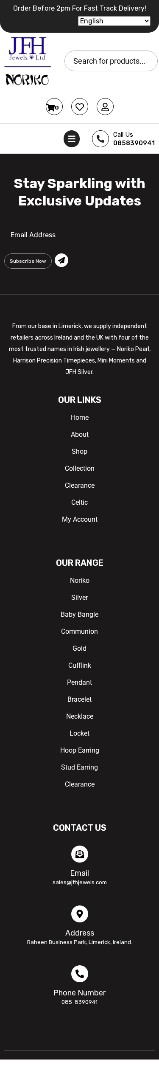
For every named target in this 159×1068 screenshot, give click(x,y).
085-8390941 (79, 1002)
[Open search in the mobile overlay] (111, 61)
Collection (80, 468)
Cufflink (79, 665)
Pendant (79, 682)
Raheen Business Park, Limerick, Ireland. (79, 942)
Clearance (80, 485)
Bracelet (79, 699)
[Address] (79, 914)
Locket (79, 733)
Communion (79, 631)
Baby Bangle (79, 614)
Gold (79, 648)
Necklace (79, 716)
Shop (79, 451)
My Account (80, 519)
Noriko (79, 580)
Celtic (79, 502)
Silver (79, 597)
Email (79, 873)
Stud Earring (79, 767)
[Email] (79, 854)
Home (80, 417)
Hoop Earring (79, 750)
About (80, 434)
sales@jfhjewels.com (80, 882)
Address (79, 933)
